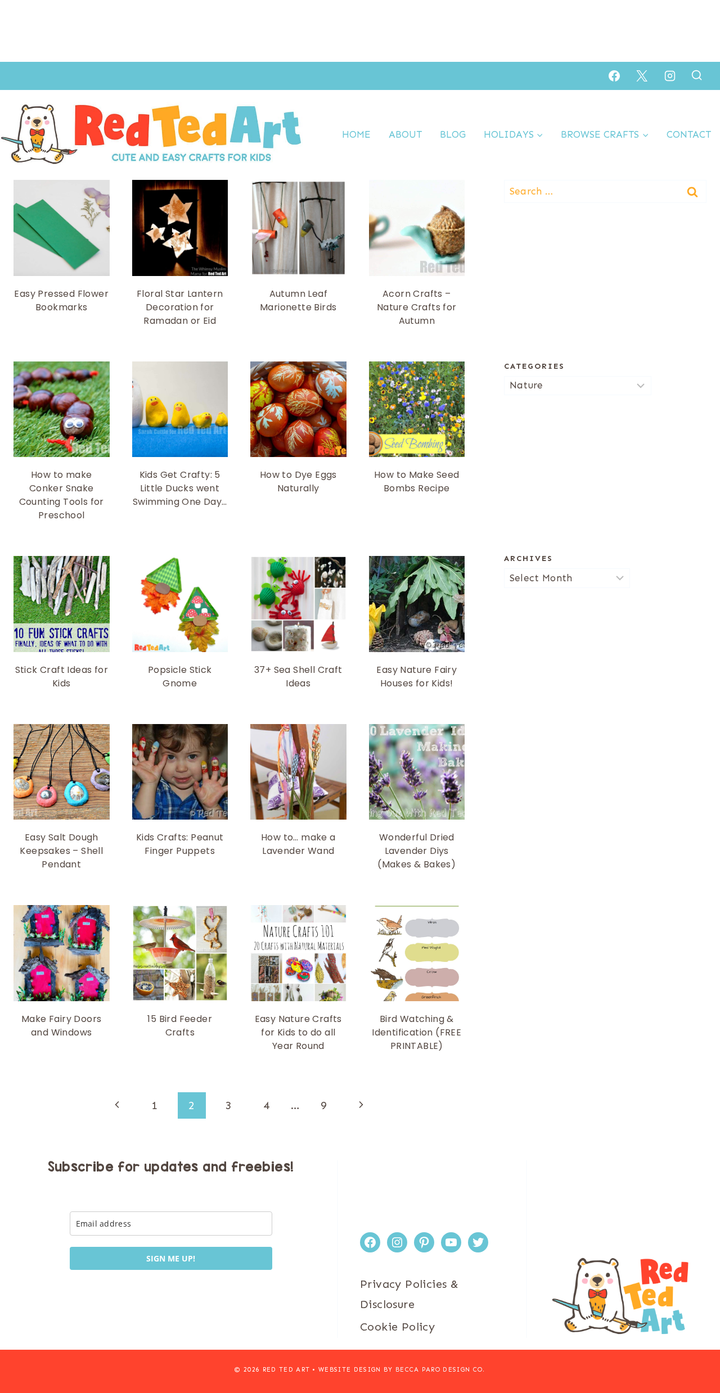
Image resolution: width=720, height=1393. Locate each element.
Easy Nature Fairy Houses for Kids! (416, 676)
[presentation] (62, 228)
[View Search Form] (696, 75)
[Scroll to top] (692, 1348)
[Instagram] (670, 76)
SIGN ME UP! (170, 1258)
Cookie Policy (397, 1326)
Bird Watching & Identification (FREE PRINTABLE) (416, 1032)
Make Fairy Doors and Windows (61, 1025)
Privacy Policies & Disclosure (409, 1294)
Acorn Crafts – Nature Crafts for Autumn (417, 307)
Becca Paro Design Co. (440, 1369)
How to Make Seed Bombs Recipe (416, 481)
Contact (689, 134)
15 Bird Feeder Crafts (179, 1025)
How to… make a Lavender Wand (298, 844)
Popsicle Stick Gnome (180, 676)
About (405, 134)
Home (356, 134)
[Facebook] (614, 76)
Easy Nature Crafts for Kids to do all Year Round (298, 1032)
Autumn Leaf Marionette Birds (298, 300)
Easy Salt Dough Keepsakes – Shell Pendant (61, 851)
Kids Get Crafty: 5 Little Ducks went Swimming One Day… (180, 488)
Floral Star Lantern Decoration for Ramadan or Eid (180, 307)
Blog (453, 134)
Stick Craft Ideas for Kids (61, 676)
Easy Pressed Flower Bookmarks (61, 300)
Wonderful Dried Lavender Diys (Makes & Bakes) (416, 851)
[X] (642, 76)
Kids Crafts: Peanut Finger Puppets (180, 844)
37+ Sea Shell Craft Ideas (298, 676)
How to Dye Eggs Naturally (298, 481)
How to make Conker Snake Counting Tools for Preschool (61, 495)
